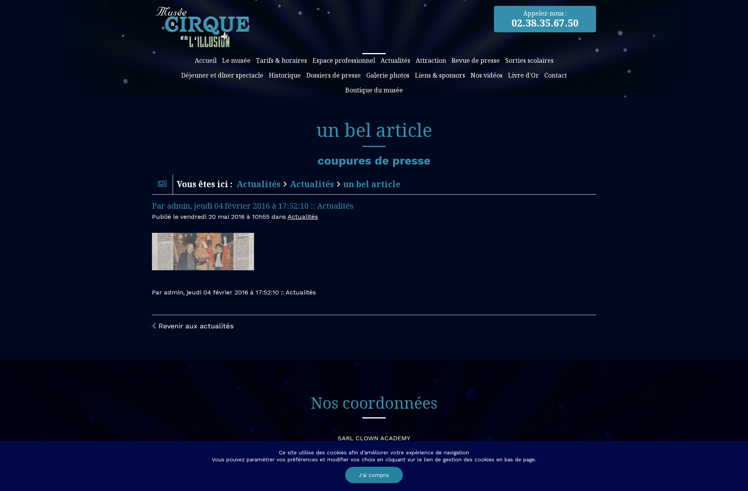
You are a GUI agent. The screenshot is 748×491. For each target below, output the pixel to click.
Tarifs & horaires (281, 60)
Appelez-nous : (545, 19)
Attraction (431, 60)
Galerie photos (387, 75)
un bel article (371, 184)
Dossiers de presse (333, 75)
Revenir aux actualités (195, 326)
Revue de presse (476, 60)
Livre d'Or (523, 75)
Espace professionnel (343, 60)
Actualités (395, 60)
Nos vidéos (487, 75)
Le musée (236, 60)
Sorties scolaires (529, 60)
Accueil (206, 60)
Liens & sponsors (440, 75)
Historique (285, 75)
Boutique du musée (374, 90)
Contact (555, 75)
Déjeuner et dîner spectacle (222, 75)
